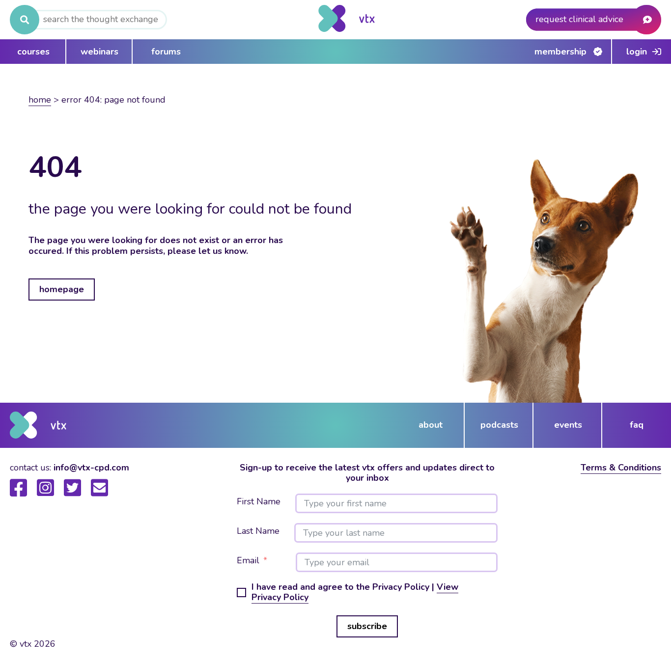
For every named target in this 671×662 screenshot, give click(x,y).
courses (33, 51)
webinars (99, 51)
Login (636, 51)
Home (39, 100)
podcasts (499, 425)
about (431, 425)
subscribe (367, 626)
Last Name (258, 531)
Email (248, 560)
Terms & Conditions (621, 467)
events (568, 425)
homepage (61, 289)
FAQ (636, 425)
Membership (560, 51)
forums (166, 51)
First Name (258, 501)
